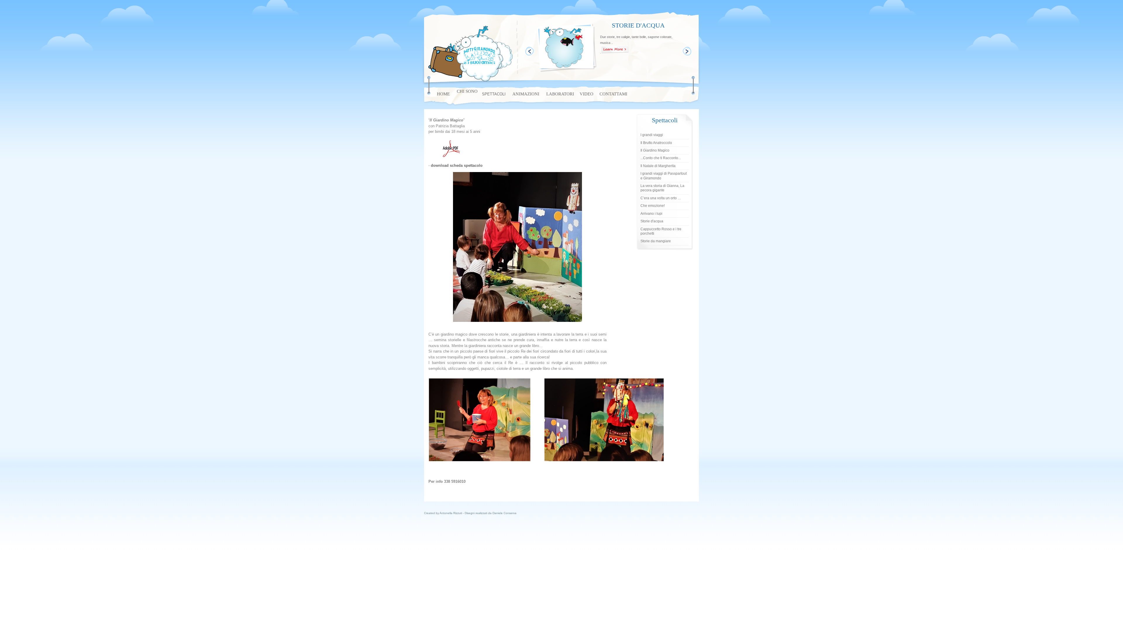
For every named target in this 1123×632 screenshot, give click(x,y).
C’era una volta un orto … (660, 198)
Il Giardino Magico (654, 150)
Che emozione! (652, 206)
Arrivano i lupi (651, 214)
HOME (443, 94)
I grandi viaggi (651, 135)
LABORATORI (560, 94)
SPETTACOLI (494, 94)
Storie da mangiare (655, 241)
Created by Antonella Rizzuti (443, 513)
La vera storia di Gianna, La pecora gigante (662, 188)
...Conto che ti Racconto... (660, 158)
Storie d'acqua (651, 221)
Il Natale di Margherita (658, 166)
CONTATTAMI (613, 94)
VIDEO (586, 94)
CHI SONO (467, 91)
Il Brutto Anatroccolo (656, 143)
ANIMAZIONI (525, 94)
